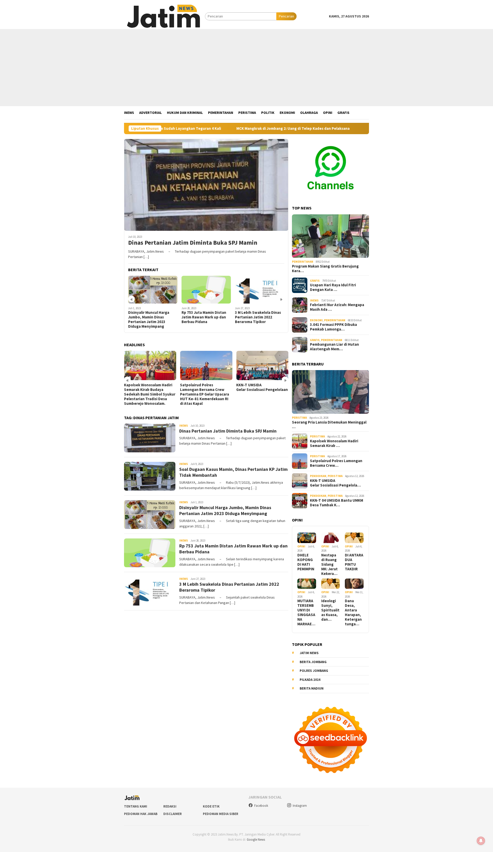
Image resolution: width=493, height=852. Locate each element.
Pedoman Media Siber (220, 814)
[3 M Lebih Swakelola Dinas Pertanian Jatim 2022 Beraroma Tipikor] (206, 290)
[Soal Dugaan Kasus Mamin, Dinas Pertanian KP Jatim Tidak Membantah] (260, 290)
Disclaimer (172, 814)
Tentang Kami (135, 806)
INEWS (183, 425)
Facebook (261, 805)
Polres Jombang (314, 670)
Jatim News (309, 653)
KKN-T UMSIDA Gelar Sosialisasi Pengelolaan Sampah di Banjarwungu (206, 387)
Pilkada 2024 (310, 679)
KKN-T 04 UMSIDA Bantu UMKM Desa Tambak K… (336, 502)
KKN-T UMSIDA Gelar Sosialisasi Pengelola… (335, 483)
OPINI (301, 546)
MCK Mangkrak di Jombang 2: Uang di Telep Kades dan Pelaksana (246, 128)
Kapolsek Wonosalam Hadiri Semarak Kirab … (334, 443)
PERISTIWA (299, 417)
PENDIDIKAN (318, 476)
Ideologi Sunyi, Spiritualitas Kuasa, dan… (330, 610)
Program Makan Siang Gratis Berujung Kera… (325, 268)
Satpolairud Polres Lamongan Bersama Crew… (336, 463)
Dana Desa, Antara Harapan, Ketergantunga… (353, 612)
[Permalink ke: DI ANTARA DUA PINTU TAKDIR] (354, 538)
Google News (256, 839)
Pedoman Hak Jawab (140, 814)
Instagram (300, 805)
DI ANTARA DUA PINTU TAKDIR (354, 562)
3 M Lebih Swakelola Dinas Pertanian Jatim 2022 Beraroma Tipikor (204, 317)
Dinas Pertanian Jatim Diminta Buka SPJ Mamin (192, 242)
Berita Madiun (312, 688)
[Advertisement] (246, 68)
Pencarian (286, 16)
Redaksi (169, 806)
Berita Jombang (313, 662)
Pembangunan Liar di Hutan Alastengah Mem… (334, 346)
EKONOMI (316, 320)
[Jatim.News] (164, 16)
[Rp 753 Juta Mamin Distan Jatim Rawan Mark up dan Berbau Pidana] (153, 290)
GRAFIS (315, 280)
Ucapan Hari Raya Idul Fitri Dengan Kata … (333, 287)
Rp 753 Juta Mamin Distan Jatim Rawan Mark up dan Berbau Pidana (150, 317)
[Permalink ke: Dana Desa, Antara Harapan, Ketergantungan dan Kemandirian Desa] (354, 584)
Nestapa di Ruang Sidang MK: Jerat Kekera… (329, 564)
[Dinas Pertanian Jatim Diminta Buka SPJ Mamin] (206, 185)
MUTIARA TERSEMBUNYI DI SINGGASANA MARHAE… (306, 612)
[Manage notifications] (481, 841)
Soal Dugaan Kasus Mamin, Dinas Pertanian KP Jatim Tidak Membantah (258, 317)
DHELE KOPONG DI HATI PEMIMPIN (305, 562)
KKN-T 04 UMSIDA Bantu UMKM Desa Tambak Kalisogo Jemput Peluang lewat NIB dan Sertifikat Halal (261, 392)
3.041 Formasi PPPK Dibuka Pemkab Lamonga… (333, 327)
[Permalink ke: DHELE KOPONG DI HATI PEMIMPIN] (306, 538)
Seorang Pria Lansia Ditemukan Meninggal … (329, 424)
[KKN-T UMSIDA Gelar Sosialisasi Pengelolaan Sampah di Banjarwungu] (206, 365)
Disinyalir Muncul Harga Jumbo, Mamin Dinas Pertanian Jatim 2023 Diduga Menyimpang (225, 510)
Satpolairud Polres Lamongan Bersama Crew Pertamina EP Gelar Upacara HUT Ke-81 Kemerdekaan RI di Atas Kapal (148, 394)
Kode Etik (211, 806)
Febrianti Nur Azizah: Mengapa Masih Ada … (337, 307)
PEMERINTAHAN (302, 261)
